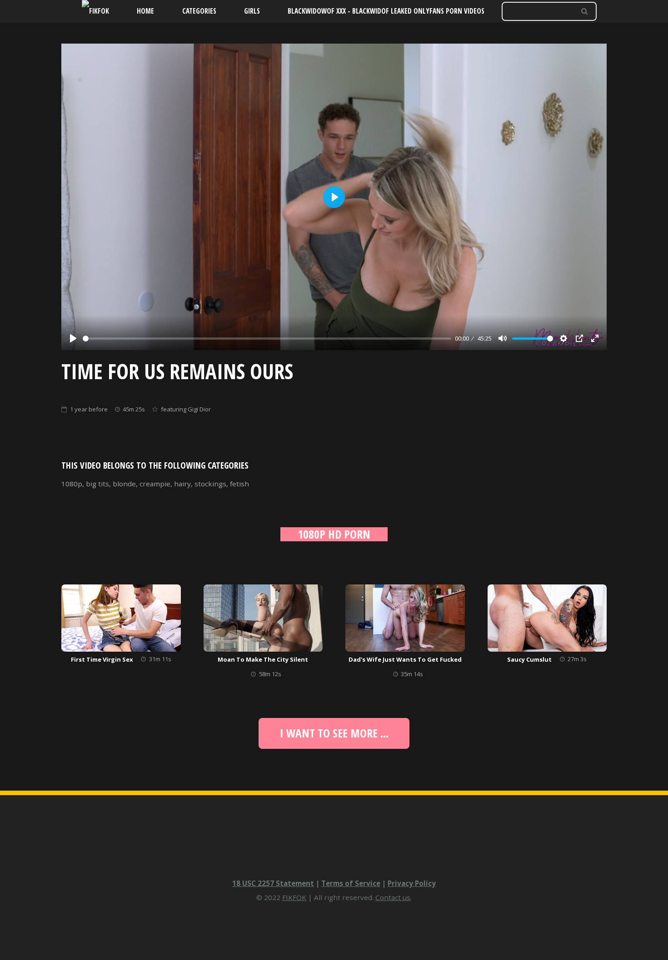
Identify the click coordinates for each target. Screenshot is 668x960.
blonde (124, 483)
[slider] (267, 338)
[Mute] (502, 338)
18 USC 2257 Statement (273, 883)
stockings (210, 483)
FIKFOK (294, 897)
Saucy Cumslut (529, 659)
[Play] (73, 338)
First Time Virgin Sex (102, 659)
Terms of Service (350, 883)
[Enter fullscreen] (595, 338)
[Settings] (563, 338)
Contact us (392, 897)
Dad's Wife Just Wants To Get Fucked (405, 659)
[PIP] (579, 338)
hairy (182, 483)
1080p (71, 483)
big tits (97, 483)
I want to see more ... (334, 733)
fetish (239, 483)
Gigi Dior (199, 409)
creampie (155, 483)
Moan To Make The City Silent (263, 659)
